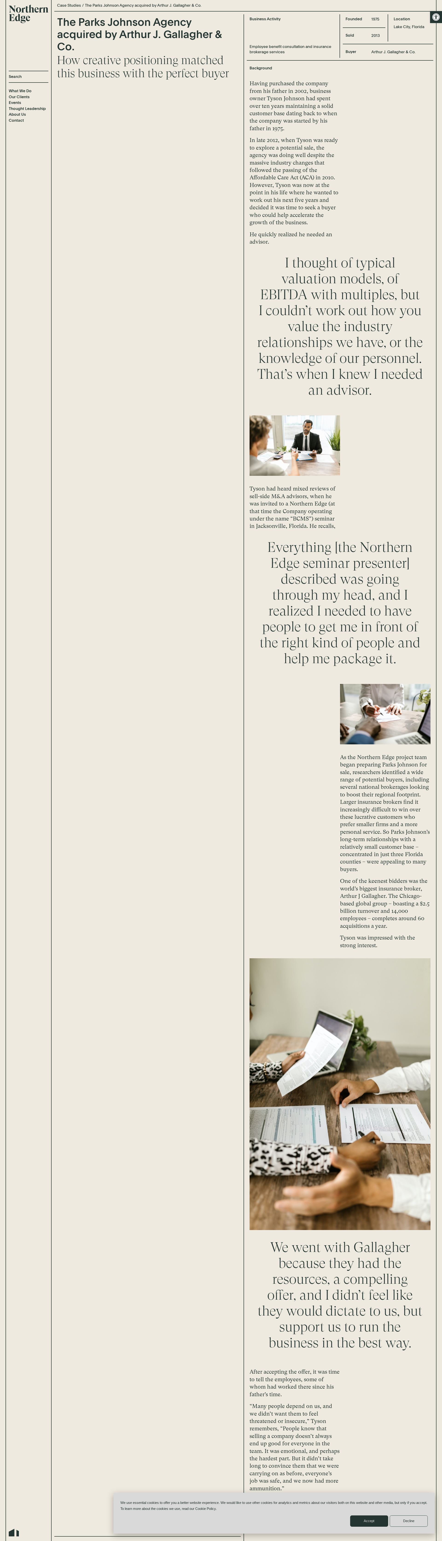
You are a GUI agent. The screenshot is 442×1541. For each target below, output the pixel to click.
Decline (408, 1521)
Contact (16, 121)
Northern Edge (28, 14)
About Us (17, 115)
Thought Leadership (27, 109)
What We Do (20, 91)
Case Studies (69, 6)
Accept (369, 1521)
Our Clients (19, 97)
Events (15, 103)
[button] (436, 17)
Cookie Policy (205, 1509)
